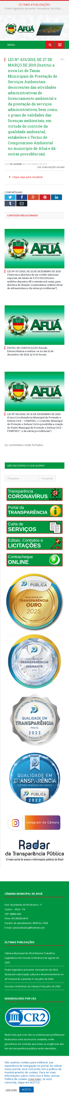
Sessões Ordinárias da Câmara (22, 986)
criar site (27, 1034)
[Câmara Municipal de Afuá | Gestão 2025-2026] (34, 28)
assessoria (30, 1039)
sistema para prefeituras (50, 1034)
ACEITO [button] (26, 1089)
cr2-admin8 (15, 164)
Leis (39, 167)
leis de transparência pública (21, 1048)
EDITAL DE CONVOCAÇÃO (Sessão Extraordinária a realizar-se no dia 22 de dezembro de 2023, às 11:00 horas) (30, 351)
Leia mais (34, 1079)
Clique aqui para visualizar (27, 177)
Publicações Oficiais (53, 167)
